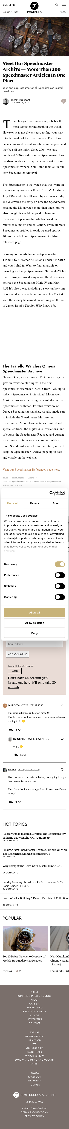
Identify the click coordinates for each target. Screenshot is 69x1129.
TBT (34, 1044)
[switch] (60, 575)
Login (15, 671)
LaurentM (14, 705)
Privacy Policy (34, 1116)
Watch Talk (34, 1052)
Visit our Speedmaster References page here (31, 469)
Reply (18, 729)
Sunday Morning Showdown (34, 1059)
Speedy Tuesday (34, 1036)
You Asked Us (34, 1048)
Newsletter (34, 1019)
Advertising (35, 1007)
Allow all (34, 612)
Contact (34, 1023)
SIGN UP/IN (9, 5)
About (35, 999)
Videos (34, 1015)
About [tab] (57, 503)
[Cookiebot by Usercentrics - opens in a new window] (49, 493)
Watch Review (34, 1056)
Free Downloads (34, 1011)
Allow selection (34, 622)
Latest (34, 1063)
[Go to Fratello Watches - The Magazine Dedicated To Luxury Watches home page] (34, 3)
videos (63, 12)
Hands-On (34, 1040)
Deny (34, 633)
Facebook (34, 1076)
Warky (12, 769)
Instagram (34, 1080)
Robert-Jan (19, 738)
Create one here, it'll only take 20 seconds (32, 685)
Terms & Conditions (34, 1112)
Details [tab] (34, 503)
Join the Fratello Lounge (34, 996)
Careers (34, 1003)
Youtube (34, 1084)
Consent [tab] (12, 503)
